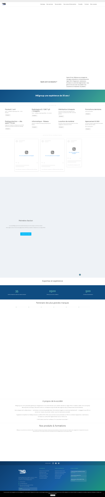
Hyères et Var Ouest (58, 475)
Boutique (43, 4)
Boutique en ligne (58, 476)
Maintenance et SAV (42, 472)
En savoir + (8, 115)
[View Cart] (99, 4)
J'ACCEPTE (53, 495)
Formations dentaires (43, 478)
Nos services (49, 4)
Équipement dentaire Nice (59, 473)
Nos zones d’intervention (70, 4)
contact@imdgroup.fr (23, 483)
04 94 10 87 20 (22, 481)
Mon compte (93, 4)
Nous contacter (57, 478)
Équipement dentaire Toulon (60, 470)
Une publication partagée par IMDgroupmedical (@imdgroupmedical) (29, 169)
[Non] (103, 494)
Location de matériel (43, 475)
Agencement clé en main (43, 473)
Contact (87, 4)
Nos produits (58, 4)
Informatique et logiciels (43, 476)
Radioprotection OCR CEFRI (44, 470)
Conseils (80, 4)
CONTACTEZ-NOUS (26, 234)
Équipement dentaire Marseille (60, 472)
